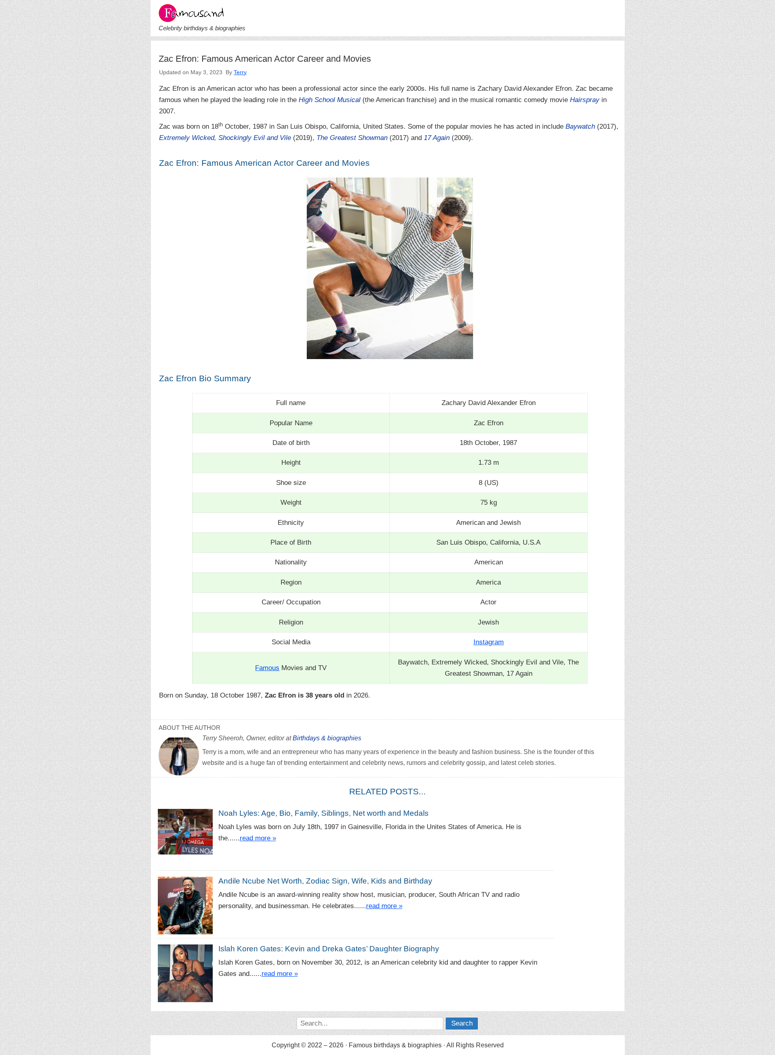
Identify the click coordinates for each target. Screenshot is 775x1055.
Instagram (488, 642)
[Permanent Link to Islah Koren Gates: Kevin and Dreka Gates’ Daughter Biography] (188, 977)
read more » (258, 838)
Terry (240, 72)
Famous (267, 668)
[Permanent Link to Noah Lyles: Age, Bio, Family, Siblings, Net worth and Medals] (188, 831)
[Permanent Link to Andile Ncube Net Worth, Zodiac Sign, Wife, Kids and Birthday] (188, 907)
